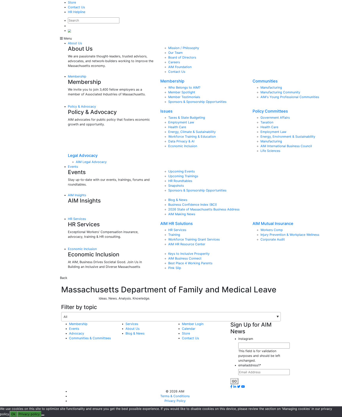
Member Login (192, 324)
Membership (77, 76)
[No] (43, 415)
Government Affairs (275, 117)
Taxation (266, 122)
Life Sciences (270, 151)
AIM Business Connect (184, 258)
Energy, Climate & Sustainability (192, 132)
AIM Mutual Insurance (273, 223)
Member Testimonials (184, 97)
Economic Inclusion (182, 146)
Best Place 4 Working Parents (190, 263)
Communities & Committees (90, 338)
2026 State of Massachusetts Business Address (203, 209)
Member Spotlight (181, 92)
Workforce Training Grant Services (194, 239)
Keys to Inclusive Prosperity (189, 254)
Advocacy (76, 333)
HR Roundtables (180, 181)
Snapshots (176, 186)
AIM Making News (181, 214)
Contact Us (76, 7)
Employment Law (181, 122)
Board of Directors (182, 57)
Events (73, 167)
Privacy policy (29, 414)
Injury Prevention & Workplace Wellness (289, 235)
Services (131, 324)
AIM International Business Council (286, 146)
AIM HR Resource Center (186, 244)
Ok (13, 414)
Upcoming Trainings (183, 176)
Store (72, 2)
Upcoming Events (181, 171)
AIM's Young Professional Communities (289, 97)
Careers (174, 62)
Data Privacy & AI (181, 141)
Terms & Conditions (175, 396)
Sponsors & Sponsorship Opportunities (197, 102)
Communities (265, 81)
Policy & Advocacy (82, 106)
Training (174, 235)
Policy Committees (270, 111)
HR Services (77, 219)
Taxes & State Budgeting (186, 117)
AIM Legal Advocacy (91, 162)
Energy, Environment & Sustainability (287, 136)
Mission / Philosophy (183, 48)
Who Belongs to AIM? (184, 87)
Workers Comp (271, 230)
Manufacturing (271, 87)
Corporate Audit (272, 239)
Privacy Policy (175, 401)
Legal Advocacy (83, 155)
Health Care (177, 127)
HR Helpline (76, 12)
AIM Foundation (180, 67)
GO (234, 381)
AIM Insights (77, 195)
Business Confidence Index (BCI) (192, 205)
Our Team (175, 53)
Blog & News (177, 200)
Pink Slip (174, 268)
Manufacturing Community (280, 92)
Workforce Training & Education (192, 136)
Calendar (188, 329)
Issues (166, 111)
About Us (75, 43)
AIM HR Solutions (176, 223)
